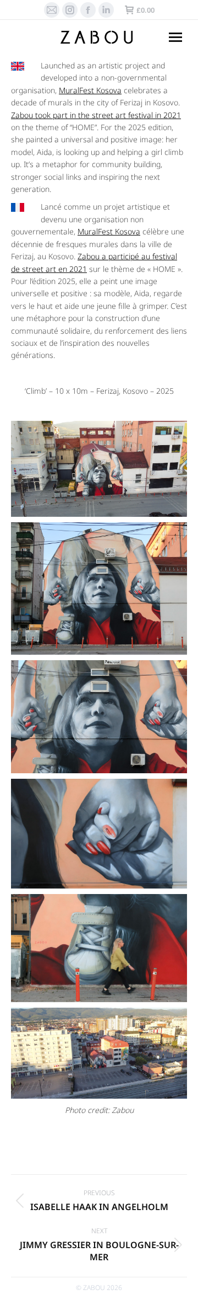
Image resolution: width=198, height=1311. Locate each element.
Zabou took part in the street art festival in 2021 (96, 115)
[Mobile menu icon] (175, 37)
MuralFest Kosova (90, 90)
